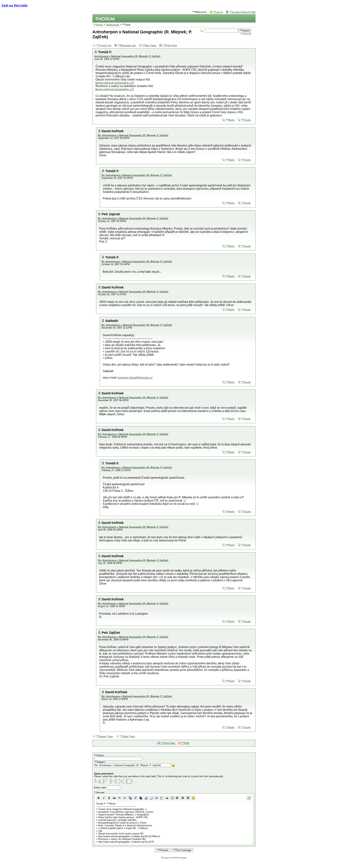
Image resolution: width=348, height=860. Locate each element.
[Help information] (248, 798)
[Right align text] (188, 798)
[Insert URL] (140, 798)
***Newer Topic (104, 736)
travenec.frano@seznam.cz (135, 377)
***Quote (246, 120)
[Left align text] (177, 798)
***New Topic (149, 45)
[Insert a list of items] (161, 798)
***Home (98, 24)
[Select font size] (135, 798)
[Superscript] (125, 798)
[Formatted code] (172, 798)
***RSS (185, 743)
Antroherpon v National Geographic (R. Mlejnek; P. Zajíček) (127, 56)
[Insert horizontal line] (156, 798)
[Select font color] (130, 798)
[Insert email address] (151, 798)
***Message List (127, 45)
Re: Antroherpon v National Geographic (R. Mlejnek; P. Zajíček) (133, 135)
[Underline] (109, 798)
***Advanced (246, 33)
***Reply (230, 120)
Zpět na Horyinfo (14, 5)
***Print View (170, 45)
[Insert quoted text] (167, 798)
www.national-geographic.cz (114, 82)
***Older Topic (127, 736)
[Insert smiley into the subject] (173, 765)
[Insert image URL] (146, 798)
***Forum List (103, 45)
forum (167, 858)
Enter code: (100, 787)
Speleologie (112, 24)
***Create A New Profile (242, 12)
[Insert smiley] (193, 798)
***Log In (218, 12)
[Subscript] (119, 798)
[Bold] (98, 798)
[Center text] (182, 798)
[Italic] (104, 798)
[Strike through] (114, 798)
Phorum (184, 858)
